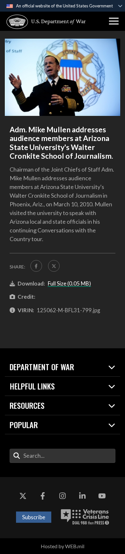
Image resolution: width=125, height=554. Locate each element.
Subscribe (33, 517)
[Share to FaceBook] (36, 266)
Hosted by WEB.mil (62, 546)
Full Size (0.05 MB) (69, 283)
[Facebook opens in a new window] (43, 496)
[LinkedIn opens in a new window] (82, 496)
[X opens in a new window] (23, 496)
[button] (114, 21)
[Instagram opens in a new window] (62, 496)
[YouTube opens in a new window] (102, 496)
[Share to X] (54, 266)
